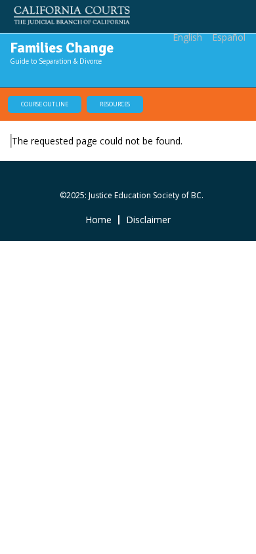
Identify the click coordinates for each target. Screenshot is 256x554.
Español (228, 37)
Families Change (62, 47)
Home (98, 219)
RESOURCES (115, 104)
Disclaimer (148, 219)
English (187, 37)
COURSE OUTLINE (44, 104)
